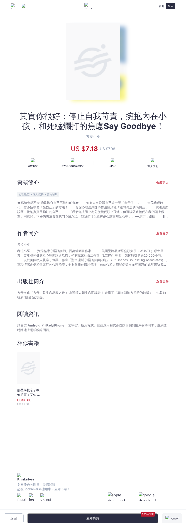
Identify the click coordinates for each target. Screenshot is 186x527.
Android (34, 325)
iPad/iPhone (54, 325)
